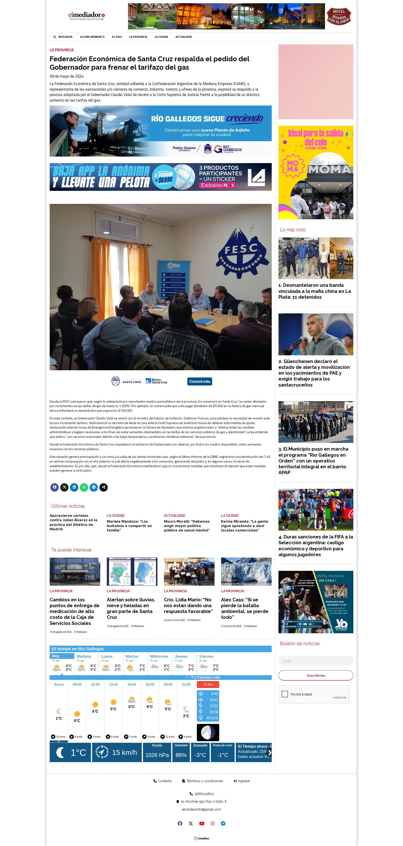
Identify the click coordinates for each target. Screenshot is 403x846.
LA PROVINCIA (138, 37)
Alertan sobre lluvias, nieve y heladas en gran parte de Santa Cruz (131, 608)
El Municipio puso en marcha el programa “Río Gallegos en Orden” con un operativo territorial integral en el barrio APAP (313, 460)
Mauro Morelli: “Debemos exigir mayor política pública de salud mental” (187, 526)
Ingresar (243, 781)
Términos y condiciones (204, 781)
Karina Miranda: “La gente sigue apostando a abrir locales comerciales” (244, 526)
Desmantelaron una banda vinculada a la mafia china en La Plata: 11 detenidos (314, 291)
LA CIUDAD (161, 37)
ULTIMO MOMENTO (92, 37)
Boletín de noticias (300, 643)
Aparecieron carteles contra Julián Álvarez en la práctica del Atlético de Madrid (73, 522)
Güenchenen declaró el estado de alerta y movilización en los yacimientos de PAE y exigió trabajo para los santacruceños (314, 373)
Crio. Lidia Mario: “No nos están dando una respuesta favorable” (188, 605)
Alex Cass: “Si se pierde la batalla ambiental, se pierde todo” (244, 608)
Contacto (164, 781)
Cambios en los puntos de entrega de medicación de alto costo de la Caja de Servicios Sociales (75, 611)
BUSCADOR (66, 37)
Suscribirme (316, 675)
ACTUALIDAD (184, 37)
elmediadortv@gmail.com (201, 809)
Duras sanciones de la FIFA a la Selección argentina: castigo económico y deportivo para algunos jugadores (315, 545)
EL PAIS (117, 37)
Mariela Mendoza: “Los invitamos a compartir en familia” (129, 526)
